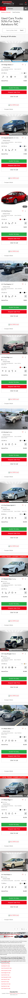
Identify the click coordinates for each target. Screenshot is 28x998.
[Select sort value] (25, 36)
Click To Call (14, 96)
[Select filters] (23, 36)
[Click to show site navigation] (25, 8)
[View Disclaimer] (15, 76)
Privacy (18, 993)
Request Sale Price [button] (14, 92)
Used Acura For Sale (5, 963)
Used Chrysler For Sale (6, 970)
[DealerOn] (14, 991)
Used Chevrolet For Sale (6, 968)
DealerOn (11, 993)
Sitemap (15, 993)
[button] (26, 51)
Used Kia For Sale (5, 981)
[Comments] (26, 77)
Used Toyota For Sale (5, 988)
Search (21, 30)
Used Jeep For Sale (5, 979)
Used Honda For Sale (5, 961)
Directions (10, 8)
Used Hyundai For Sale (6, 977)
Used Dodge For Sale (5, 972)
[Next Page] (17, 929)
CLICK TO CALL (14, 88)
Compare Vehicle (8, 109)
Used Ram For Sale (5, 986)
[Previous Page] (14, 929)
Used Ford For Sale (5, 975)
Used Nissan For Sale (5, 983)
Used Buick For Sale (5, 966)
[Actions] (25, 64)
